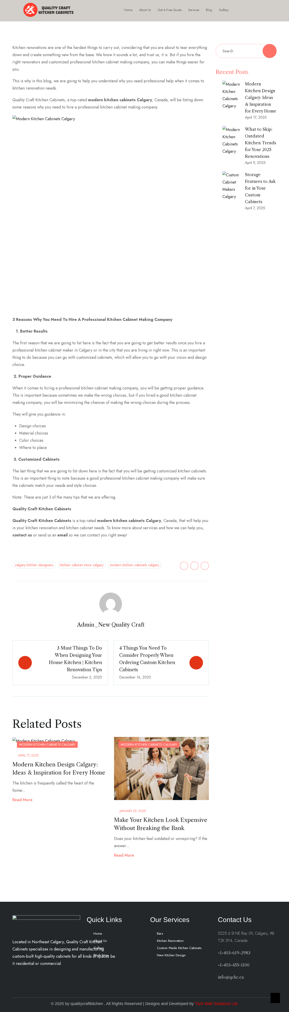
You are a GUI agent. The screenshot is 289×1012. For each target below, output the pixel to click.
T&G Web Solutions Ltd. (216, 1003)
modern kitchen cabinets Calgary (134, 565)
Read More (22, 800)
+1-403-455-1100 (233, 965)
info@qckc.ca (231, 977)
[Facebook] (245, 10)
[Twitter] (184, 566)
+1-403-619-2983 (234, 952)
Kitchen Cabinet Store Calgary (81, 565)
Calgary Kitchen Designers (34, 565)
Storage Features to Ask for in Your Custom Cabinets (260, 188)
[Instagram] (255, 10)
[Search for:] (246, 51)
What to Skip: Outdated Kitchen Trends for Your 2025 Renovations (260, 143)
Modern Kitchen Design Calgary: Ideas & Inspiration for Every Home (260, 98)
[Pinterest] (205, 566)
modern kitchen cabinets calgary (47, 744)
